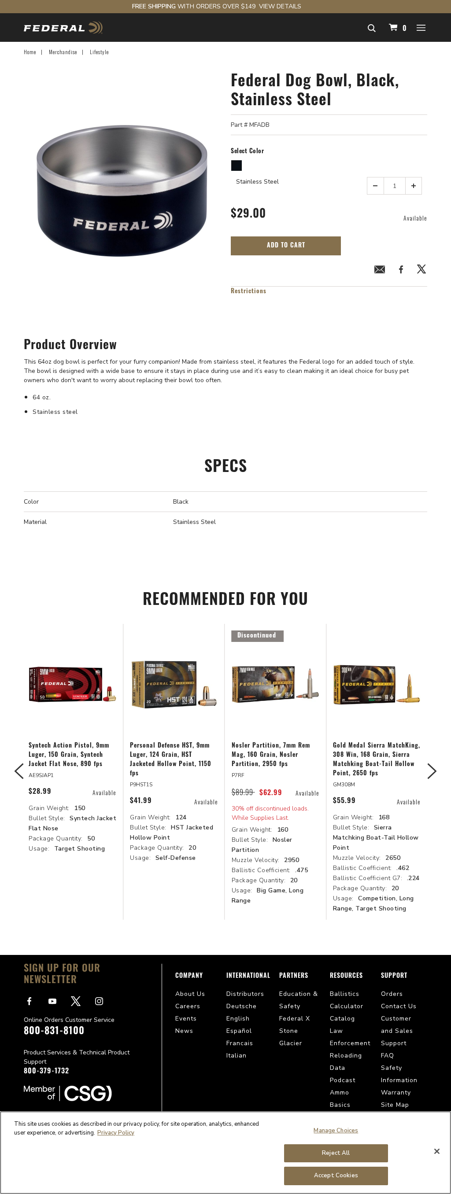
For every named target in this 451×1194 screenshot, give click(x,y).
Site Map (395, 1105)
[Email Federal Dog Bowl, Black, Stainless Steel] (379, 271)
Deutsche (241, 1006)
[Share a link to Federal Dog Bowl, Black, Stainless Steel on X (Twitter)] (422, 271)
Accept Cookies (336, 1175)
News (184, 1031)
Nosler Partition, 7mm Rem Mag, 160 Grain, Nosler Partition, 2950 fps (271, 755)
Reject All (336, 1153)
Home (30, 51)
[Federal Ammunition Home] (63, 27)
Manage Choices (336, 1131)
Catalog (342, 1018)
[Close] (437, 1151)
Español (239, 1031)
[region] (225, 1152)
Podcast (342, 1080)
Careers (187, 1006)
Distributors (245, 994)
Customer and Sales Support (397, 1030)
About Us (190, 994)
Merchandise (63, 51)
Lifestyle (99, 51)
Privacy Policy (115, 1133)
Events (186, 1018)
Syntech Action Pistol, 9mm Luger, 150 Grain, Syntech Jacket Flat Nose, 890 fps (69, 755)
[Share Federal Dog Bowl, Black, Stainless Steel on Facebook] (401, 271)
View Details (280, 6)
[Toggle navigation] (421, 27)
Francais (239, 1043)
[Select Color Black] (237, 165)
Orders (392, 994)
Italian (236, 1055)
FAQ (387, 1055)
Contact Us (399, 1006)
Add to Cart (286, 246)
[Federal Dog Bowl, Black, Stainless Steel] (122, 191)
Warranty (396, 1092)
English (238, 1018)
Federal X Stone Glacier (294, 1030)
